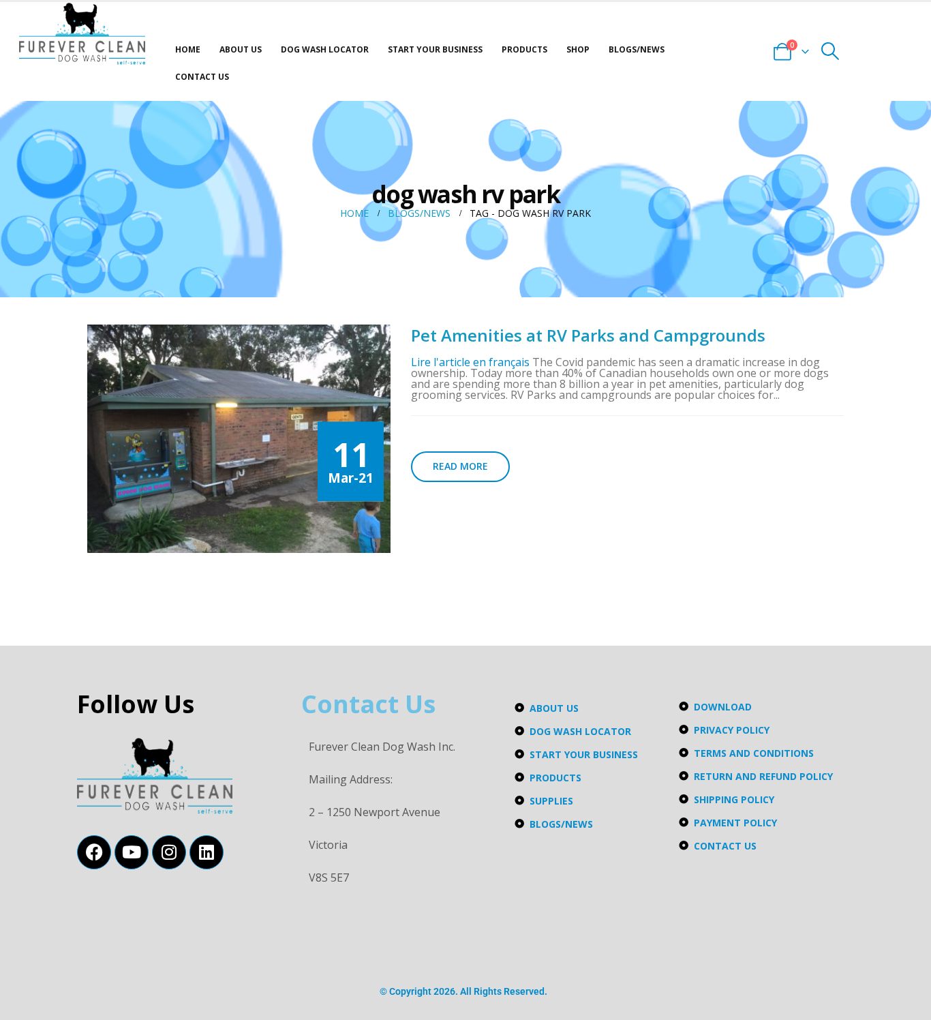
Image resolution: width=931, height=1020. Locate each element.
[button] (830, 51)
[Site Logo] (82, 33)
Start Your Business (435, 49)
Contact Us (202, 76)
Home (187, 49)
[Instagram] (169, 852)
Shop (578, 49)
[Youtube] (132, 852)
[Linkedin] (206, 852)
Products (524, 49)
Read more (460, 466)
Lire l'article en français (470, 362)
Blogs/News (637, 49)
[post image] (239, 438)
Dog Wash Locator (325, 49)
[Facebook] (94, 852)
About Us (240, 49)
